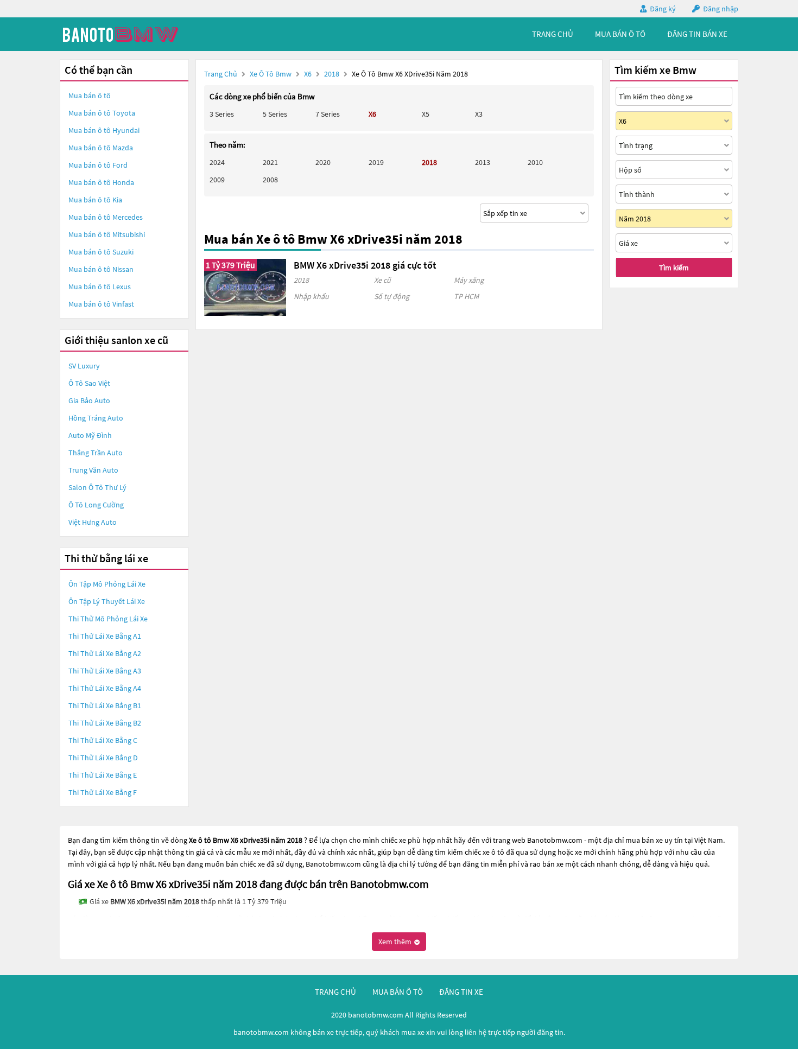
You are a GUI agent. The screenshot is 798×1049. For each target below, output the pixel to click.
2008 (270, 180)
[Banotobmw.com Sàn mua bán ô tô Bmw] (141, 34)
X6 (308, 74)
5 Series (275, 114)
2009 (217, 180)
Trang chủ (220, 74)
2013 (482, 162)
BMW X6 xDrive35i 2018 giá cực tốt (365, 265)
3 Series (222, 114)
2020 (323, 162)
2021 (270, 162)
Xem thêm (395, 941)
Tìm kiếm (674, 267)
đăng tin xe (461, 992)
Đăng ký (663, 9)
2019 (376, 162)
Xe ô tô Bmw (271, 74)
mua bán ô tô (620, 34)
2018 (332, 74)
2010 (535, 162)
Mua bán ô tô (89, 95)
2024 (217, 162)
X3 (479, 114)
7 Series (327, 114)
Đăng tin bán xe (697, 34)
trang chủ (552, 34)
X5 (425, 114)
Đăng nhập (720, 9)
